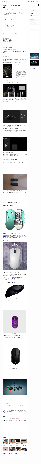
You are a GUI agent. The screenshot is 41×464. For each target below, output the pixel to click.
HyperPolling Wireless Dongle (15, 405)
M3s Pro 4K (20, 277)
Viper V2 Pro (5, 400)
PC (34, 21)
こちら (17, 13)
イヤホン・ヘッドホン (32, 22)
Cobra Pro (5, 402)
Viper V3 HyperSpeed (6, 401)
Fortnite (31, 21)
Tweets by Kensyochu (32, 68)
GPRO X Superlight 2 (18, 12)
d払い (36, 20)
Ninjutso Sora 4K (8, 27)
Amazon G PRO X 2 (14, 102)
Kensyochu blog (5, 1)
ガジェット (4, 7)
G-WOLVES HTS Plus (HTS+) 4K (9, 26)
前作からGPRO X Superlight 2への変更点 (10, 19)
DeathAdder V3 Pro (6, 399)
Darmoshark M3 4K (8, 24)
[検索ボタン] (38, 1)
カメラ (35, 22)
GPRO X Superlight (7, 193)
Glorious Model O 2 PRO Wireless (10, 25)
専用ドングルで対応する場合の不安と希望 (10, 21)
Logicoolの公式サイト (7, 108)
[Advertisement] (15, 429)
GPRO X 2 (22, 236)
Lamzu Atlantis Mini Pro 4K (9, 23)
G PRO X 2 (15, 123)
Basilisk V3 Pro (6, 403)
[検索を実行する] (38, 5)
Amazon (31, 20)
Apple (33, 20)
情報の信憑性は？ (7, 20)
